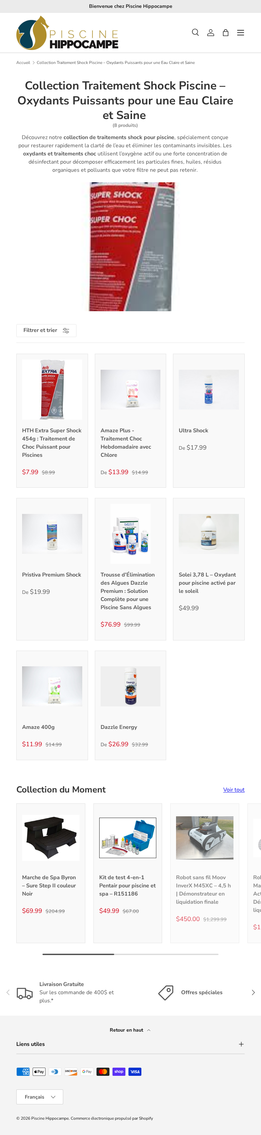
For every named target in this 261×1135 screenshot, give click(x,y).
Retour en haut (127, 1030)
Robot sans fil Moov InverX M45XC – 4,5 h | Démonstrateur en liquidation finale (203, 890)
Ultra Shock (193, 430)
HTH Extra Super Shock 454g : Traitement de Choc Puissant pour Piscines (52, 443)
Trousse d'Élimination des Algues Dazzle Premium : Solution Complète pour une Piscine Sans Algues (128, 591)
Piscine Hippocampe (50, 1118)
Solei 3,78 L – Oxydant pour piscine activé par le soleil (207, 583)
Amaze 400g (38, 727)
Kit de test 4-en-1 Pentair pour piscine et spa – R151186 (127, 886)
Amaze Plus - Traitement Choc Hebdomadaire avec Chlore (126, 443)
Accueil (23, 63)
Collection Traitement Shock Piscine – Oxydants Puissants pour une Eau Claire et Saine (116, 63)
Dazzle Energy (119, 727)
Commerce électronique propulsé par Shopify (112, 1118)
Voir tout (234, 790)
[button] (225, 32)
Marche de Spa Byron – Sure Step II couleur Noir (49, 886)
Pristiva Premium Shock (51, 575)
